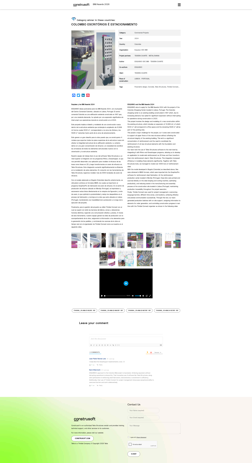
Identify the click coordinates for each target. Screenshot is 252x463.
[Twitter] (78, 95)
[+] (118, 345)
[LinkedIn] (83, 95)
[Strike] (99, 345)
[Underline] (96, 345)
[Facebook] (74, 95)
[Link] (113, 345)
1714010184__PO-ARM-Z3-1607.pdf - (139, 310)
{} (115, 345)
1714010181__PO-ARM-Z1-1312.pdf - (84, 310)
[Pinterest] (88, 95)
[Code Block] (110, 345)
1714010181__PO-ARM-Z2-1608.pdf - (112, 310)
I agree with (138, 437)
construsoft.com (82, 438)
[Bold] (91, 345)
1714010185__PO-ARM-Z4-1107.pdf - (167, 310)
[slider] (115, 296)
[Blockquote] (107, 345)
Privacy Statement (141, 437)
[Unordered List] (105, 345)
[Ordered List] (102, 345)
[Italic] (94, 345)
